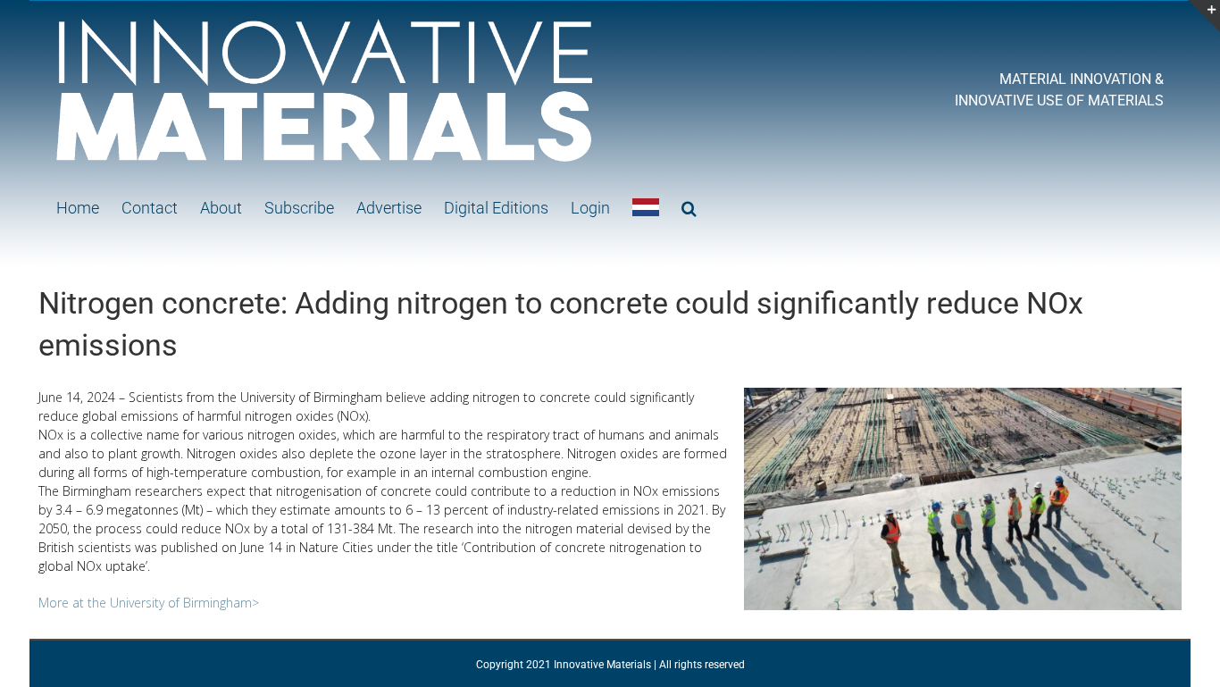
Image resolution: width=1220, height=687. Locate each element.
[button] (689, 207)
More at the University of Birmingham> (148, 602)
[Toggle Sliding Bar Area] (1204, 16)
